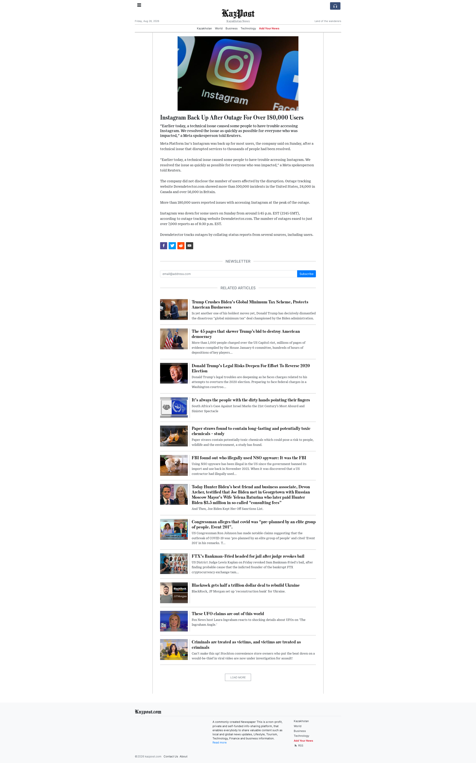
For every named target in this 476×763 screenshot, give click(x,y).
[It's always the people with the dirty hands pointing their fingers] (174, 407)
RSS (300, 745)
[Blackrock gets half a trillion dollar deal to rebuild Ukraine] (174, 592)
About (183, 756)
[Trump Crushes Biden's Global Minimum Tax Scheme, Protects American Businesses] (174, 309)
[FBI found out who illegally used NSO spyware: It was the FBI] (174, 465)
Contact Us (171, 756)
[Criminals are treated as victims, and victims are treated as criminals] (174, 649)
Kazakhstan (204, 28)
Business (232, 28)
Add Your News (269, 28)
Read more (220, 742)
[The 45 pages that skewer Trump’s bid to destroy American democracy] (174, 338)
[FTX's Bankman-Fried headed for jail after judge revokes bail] (174, 563)
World (219, 28)
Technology (248, 28)
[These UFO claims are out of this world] (174, 621)
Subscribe (306, 274)
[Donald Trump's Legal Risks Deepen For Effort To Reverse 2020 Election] (174, 373)
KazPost (238, 13)
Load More (238, 677)
